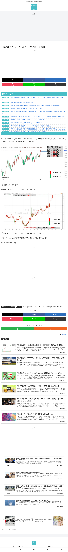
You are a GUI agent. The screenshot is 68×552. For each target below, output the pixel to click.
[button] (55, 84)
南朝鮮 (54, 306)
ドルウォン (5, 306)
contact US (50, 546)
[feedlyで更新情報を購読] (17, 328)
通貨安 (48, 306)
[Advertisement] (34, 26)
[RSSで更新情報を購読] (50, 328)
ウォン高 (60, 306)
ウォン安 (42, 306)
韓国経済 (13, 306)
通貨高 (30, 306)
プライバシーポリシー (17, 546)
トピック (19, 306)
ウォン (36, 306)
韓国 (26, 306)
